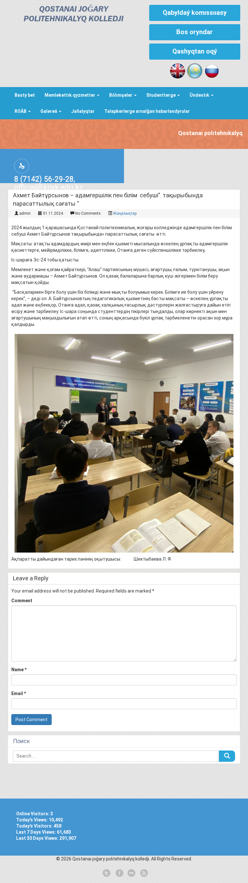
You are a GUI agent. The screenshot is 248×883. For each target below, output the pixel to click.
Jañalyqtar (83, 111)
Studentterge (161, 95)
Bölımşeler (121, 95)
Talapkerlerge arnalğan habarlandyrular (147, 111)
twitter (106, 873)
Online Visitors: (33, 813)
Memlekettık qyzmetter (70, 95)
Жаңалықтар (125, 213)
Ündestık (200, 95)
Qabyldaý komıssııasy (195, 12)
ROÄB (21, 111)
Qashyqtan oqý (194, 51)
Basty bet (25, 95)
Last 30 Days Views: (37, 838)
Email (18, 693)
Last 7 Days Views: (36, 832)
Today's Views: (32, 820)
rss (143, 873)
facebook (119, 873)
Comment (21, 600)
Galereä (49, 111)
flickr (131, 873)
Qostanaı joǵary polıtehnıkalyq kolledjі (73, 14)
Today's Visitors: (35, 826)
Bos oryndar (194, 32)
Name (18, 669)
